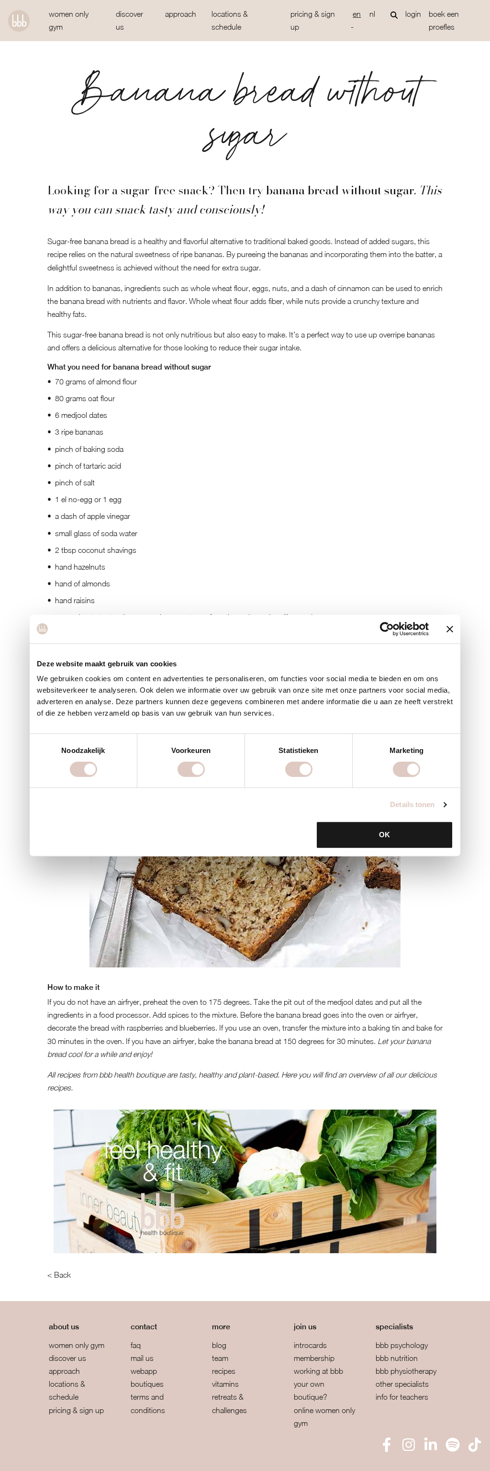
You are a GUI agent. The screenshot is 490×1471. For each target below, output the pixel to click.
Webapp (144, 1371)
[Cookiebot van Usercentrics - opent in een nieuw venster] (387, 629)
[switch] (191, 769)
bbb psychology (402, 1345)
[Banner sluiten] (449, 629)
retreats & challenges (229, 1403)
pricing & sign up (312, 20)
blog (219, 1345)
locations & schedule (230, 20)
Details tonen (412, 804)
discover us (129, 20)
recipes (223, 1371)
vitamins (225, 1384)
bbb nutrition (397, 1358)
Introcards (310, 1345)
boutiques (147, 1384)
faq (136, 1345)
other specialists (402, 1384)
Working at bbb (318, 1371)
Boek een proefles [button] (444, 20)
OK (384, 835)
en (357, 14)
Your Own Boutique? (310, 1390)
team (220, 1358)
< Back (59, 1274)
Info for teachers (402, 1396)
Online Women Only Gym (324, 1416)
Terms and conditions (148, 1403)
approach (180, 14)
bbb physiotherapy (406, 1371)
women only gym (69, 20)
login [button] (413, 14)
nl (372, 14)
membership (314, 1358)
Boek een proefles (57, 1456)
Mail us (142, 1358)
